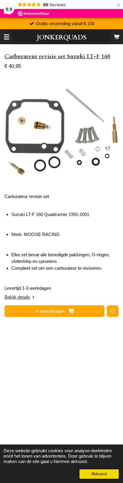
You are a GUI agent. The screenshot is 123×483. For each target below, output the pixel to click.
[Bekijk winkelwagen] (116, 36)
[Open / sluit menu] (6, 36)
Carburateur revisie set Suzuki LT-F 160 (57, 56)
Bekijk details (17, 297)
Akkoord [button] (99, 474)
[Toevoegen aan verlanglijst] (113, 311)
